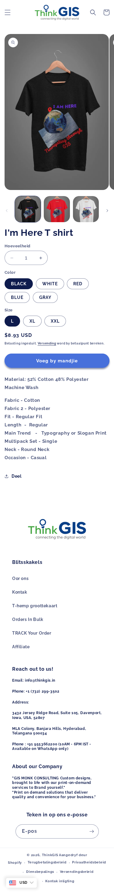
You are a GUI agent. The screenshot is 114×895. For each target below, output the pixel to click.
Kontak (19, 592)
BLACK (18, 283)
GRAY (45, 297)
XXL (55, 321)
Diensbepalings (40, 872)
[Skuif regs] (107, 210)
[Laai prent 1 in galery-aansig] (28, 209)
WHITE (50, 283)
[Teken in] (91, 831)
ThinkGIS (50, 855)
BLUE (17, 297)
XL (32, 321)
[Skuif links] (6, 210)
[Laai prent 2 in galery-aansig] (57, 209)
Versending (47, 343)
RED (77, 283)
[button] (7, 12)
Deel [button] (16, 476)
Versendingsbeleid (77, 872)
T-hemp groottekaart (34, 605)
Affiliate (20, 646)
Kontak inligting (59, 881)
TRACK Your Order (31, 633)
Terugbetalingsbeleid (47, 862)
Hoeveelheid (17, 246)
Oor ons (20, 578)
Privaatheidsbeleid (89, 862)
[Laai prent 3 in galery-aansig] (86, 209)
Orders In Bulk (27, 619)
